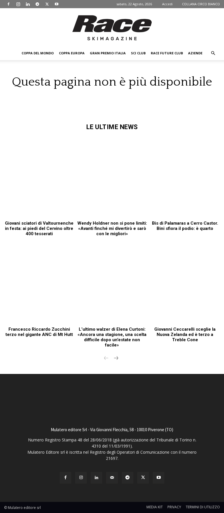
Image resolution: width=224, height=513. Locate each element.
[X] (47, 4)
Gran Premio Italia (108, 53)
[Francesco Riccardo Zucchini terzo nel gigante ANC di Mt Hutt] (39, 282)
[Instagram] (18, 4)
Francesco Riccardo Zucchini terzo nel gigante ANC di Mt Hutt (39, 332)
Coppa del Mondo (38, 53)
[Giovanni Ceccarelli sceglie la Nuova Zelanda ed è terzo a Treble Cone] (185, 282)
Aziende (195, 53)
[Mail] (112, 477)
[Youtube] (56, 4)
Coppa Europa (72, 53)
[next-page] (115, 358)
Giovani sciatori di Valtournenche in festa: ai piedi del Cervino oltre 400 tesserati (39, 228)
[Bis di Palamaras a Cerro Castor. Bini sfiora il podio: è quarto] (185, 176)
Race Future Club (167, 53)
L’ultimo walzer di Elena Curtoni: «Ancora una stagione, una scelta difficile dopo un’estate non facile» (112, 337)
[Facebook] (8, 4)
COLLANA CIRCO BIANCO (201, 4)
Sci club (138, 53)
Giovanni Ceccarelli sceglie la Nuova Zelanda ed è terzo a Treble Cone (185, 334)
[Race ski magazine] (112, 28)
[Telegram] (37, 4)
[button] (213, 53)
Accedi (167, 4)
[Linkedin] (27, 4)
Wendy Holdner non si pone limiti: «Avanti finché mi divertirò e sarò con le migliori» (112, 228)
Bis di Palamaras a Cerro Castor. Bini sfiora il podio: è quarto (185, 226)
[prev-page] (106, 358)
